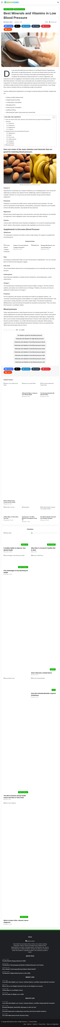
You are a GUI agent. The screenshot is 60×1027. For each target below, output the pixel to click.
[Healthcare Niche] (11, 2)
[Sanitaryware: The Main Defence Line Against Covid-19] (30, 510)
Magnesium (12, 127)
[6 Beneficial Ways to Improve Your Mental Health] (30, 387)
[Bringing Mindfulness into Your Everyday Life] (35, 247)
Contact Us (35, 1024)
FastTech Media (33, 1021)
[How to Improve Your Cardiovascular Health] (12, 441)
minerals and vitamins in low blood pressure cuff (30, 362)
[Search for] (58, 3)
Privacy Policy (42, 1024)
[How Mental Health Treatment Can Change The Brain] (48, 510)
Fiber (10, 135)
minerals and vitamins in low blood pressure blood (30, 342)
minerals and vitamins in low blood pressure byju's (30, 352)
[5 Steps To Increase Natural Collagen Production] (8, 248)
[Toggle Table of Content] (53, 117)
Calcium (11, 129)
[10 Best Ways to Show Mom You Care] (12, 510)
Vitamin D (11, 123)
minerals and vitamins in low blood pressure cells (30, 355)
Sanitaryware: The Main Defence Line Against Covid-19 (29, 518)
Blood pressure (10, 145)
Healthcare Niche (8, 22)
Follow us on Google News (52, 1024)
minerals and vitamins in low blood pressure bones (30, 345)
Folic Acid (11, 137)
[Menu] (2, 3)
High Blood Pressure (19, 9)
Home (25, 1024)
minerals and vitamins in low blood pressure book (30, 348)
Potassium (11, 125)
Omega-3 (11, 141)
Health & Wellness (8, 9)
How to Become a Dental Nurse (41, 673)
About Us (29, 1024)
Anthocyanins (12, 139)
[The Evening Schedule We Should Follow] (48, 387)
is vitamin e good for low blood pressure (30, 335)
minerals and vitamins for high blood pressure (30, 338)
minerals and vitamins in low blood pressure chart (30, 358)
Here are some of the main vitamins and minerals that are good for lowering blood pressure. (28, 120)
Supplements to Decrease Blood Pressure (17, 131)
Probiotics (11, 143)
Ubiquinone (12, 133)
